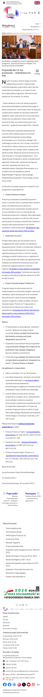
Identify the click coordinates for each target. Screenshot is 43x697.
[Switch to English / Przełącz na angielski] (37, 2)
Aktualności (35, 26)
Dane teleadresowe (13, 528)
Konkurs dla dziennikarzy (15, 576)
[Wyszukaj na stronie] (22, 13)
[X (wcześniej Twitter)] (24, 684)
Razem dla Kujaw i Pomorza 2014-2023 (21, 556)
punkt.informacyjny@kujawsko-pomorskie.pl (22, 671)
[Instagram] (19, 684)
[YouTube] (29, 684)
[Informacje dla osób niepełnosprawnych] (33, 13)
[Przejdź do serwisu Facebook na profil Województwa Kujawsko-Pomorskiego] (5, 684)
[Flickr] (38, 684)
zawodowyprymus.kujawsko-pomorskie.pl (22, 455)
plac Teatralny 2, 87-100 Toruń (17, 661)
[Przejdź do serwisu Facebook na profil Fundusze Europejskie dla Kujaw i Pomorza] (9, 684)
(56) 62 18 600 (11, 664)
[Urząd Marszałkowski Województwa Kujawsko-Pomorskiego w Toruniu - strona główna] (11, 13)
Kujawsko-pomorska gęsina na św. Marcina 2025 (23, 551)
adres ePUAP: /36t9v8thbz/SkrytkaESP (20, 674)
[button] (21, 593)
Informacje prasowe (14, 532)
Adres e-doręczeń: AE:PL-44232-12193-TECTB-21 (20, 679)
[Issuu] (33, 684)
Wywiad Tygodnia (13, 542)
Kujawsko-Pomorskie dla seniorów (19, 569)
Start (37, 24)
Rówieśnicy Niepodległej (15, 573)
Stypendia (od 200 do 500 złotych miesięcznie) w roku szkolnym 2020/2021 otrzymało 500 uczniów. (20, 313)
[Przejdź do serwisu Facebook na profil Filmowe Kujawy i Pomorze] (14, 684)
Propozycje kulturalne (14, 546)
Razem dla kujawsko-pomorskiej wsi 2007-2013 (22, 564)
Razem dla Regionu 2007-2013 (18, 559)
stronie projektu (31, 380)
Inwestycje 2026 (12, 539)
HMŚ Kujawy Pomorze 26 (16, 535)
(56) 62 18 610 (11, 668)
